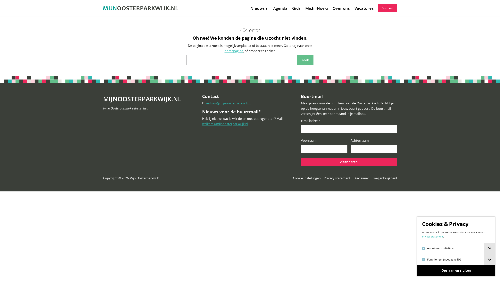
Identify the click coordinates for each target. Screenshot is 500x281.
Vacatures (364, 8)
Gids (296, 8)
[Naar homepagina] (140, 8)
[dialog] (456, 246)
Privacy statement (432, 236)
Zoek (305, 60)
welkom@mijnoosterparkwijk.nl (228, 103)
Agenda (280, 8)
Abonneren (349, 162)
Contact (387, 8)
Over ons (341, 8)
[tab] (489, 248)
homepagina (234, 51)
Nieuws (257, 8)
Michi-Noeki (316, 8)
